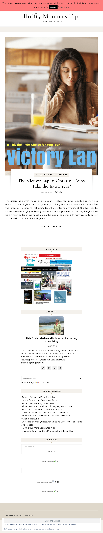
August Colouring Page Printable (39, 397)
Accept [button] (53, 7)
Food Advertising (47, 461)
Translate (44, 382)
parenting (62, 175)
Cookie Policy (54, 529)
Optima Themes (26, 515)
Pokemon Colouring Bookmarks (38, 403)
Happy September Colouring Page (39, 400)
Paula (59, 192)
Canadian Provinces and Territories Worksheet (45, 412)
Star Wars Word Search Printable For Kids (42, 409)
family (39, 175)
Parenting (49, 175)
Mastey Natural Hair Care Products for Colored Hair (47, 431)
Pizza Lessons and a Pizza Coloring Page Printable (47, 406)
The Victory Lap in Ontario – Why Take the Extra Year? (51, 183)
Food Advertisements (43, 482)
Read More (63, 7)
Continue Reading (51, 226)
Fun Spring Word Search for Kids (38, 428)
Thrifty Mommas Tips (51, 16)
